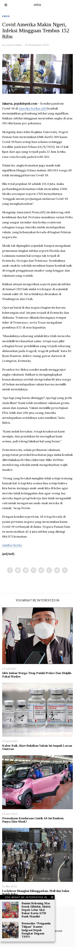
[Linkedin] (41, 570)
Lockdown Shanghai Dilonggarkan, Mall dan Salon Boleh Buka (35, 892)
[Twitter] (26, 570)
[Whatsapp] (49, 570)
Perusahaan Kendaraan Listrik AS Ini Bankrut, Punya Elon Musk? (33, 820)
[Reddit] (57, 570)
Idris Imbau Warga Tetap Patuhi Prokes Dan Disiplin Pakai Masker (36, 674)
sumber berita (12, 545)
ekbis (6, 16)
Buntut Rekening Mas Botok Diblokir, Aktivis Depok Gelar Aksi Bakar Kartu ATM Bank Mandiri (36, 910)
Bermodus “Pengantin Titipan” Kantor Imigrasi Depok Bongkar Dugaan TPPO (36, 930)
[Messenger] (18, 570)
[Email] (65, 570)
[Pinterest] (33, 570)
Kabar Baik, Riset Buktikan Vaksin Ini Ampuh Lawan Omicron (37, 747)
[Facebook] (10, 570)
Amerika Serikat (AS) (33, 108)
